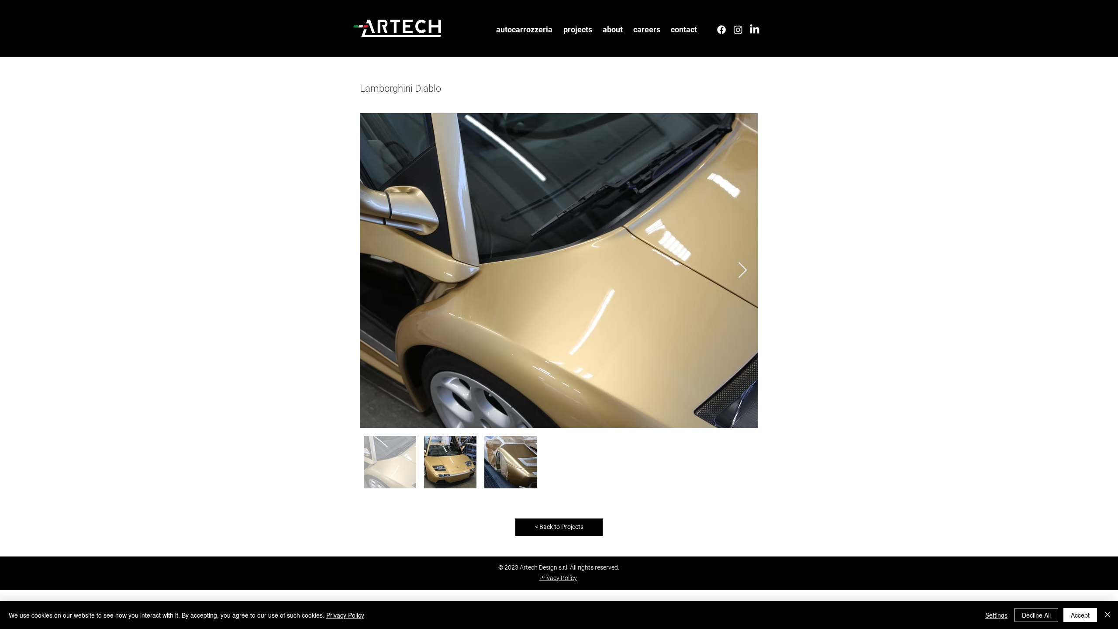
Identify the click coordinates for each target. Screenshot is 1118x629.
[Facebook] (721, 29)
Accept (1080, 615)
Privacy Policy (345, 615)
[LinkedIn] (754, 29)
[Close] (1107, 615)
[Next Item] (743, 270)
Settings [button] (996, 615)
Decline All (1036, 615)
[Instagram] (738, 29)
